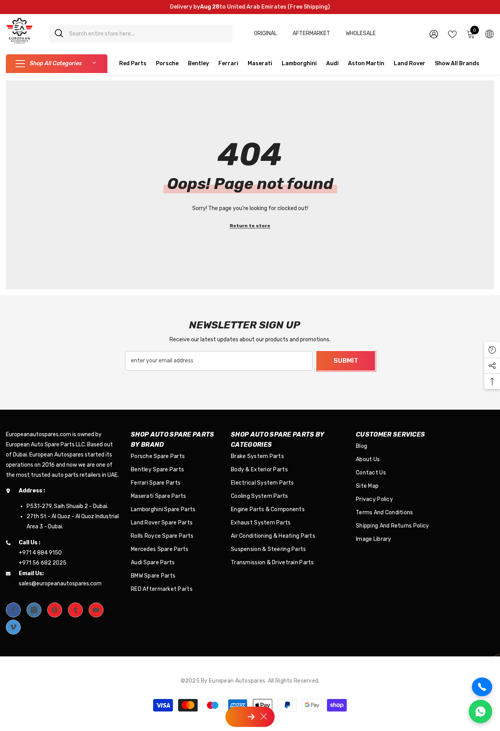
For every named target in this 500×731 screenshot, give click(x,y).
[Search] (140, 34)
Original (265, 33)
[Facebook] (13, 610)
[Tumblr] (75, 610)
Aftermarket (311, 33)
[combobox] (147, 34)
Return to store (250, 225)
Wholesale (361, 33)
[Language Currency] (489, 33)
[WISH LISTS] (452, 33)
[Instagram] (34, 610)
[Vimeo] (13, 627)
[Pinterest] (54, 610)
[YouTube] (96, 610)
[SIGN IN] (433, 33)
